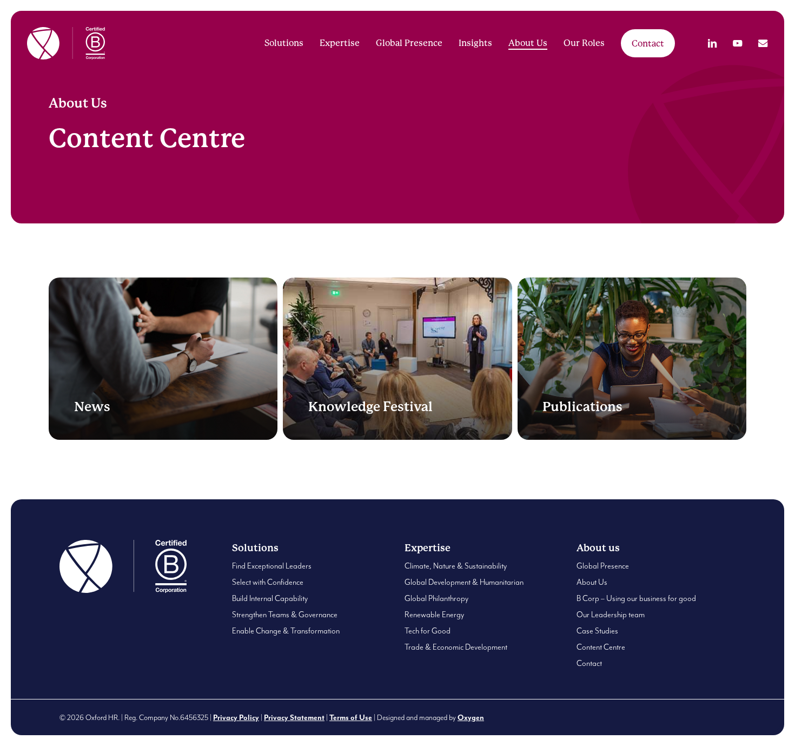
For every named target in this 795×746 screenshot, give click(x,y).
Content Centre (601, 647)
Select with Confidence (267, 582)
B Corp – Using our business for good (636, 598)
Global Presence (603, 566)
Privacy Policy (236, 718)
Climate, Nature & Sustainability (456, 566)
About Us (592, 582)
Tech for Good (428, 631)
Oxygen (471, 718)
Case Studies (597, 631)
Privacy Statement (294, 718)
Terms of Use (350, 718)
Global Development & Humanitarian (464, 582)
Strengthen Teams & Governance (284, 614)
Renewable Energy (434, 614)
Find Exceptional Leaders (272, 566)
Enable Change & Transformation (286, 631)
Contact (589, 663)
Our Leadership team (611, 614)
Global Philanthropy (436, 598)
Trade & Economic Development (456, 647)
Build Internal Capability (270, 598)
